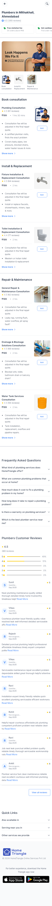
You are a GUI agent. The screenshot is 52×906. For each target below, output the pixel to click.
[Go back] (5, 3)
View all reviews (39, 792)
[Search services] (47, 3)
